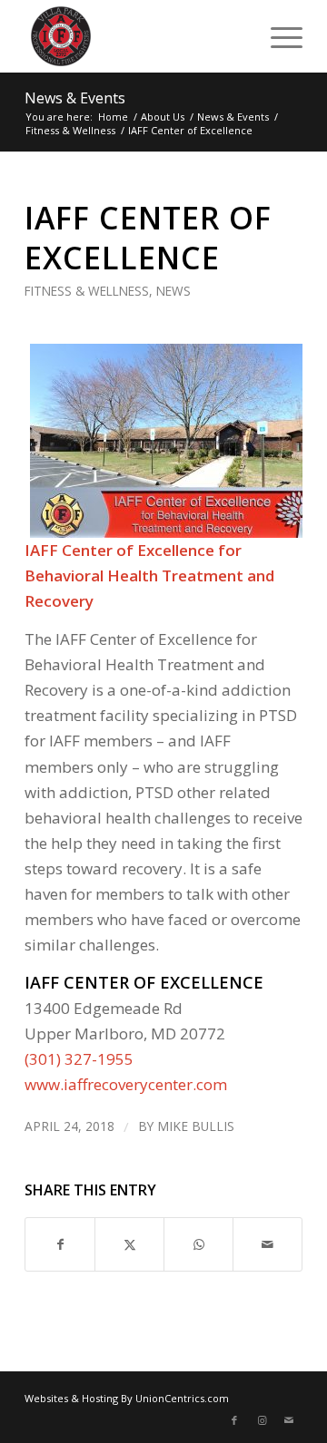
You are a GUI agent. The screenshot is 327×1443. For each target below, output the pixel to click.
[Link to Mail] (288, 1420)
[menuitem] (277, 36)
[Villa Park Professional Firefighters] (136, 36)
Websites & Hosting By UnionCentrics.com (127, 1398)
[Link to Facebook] (234, 1420)
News (173, 290)
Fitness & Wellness (87, 290)
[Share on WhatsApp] (198, 1244)
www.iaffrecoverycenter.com (126, 1084)
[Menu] (277, 36)
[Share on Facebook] (59, 1244)
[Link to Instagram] (261, 1420)
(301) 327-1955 (79, 1058)
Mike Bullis (195, 1126)
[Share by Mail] (267, 1244)
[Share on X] (129, 1244)
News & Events (75, 98)
